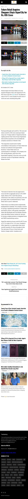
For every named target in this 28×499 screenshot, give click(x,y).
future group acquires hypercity (12, 268)
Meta (3, 477)
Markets (21, 475)
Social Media (11, 480)
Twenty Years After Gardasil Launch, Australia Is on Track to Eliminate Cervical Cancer (14, 75)
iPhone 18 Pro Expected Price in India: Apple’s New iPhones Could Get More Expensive (13, 78)
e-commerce (5, 467)
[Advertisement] (14, 115)
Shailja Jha (4, 312)
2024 (14, 459)
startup (23, 480)
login (5, 396)
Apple (9, 462)
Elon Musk (22, 467)
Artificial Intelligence (17, 462)
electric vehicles (14, 467)
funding (16, 469)
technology (14, 482)
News (6, 6)
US (22, 485)
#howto (9, 459)
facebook (10, 469)
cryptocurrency (21, 464)
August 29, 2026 (11, 312)
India (8, 472)
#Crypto (3, 459)
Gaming (22, 469)
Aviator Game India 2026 (8, 453)
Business (9, 464)
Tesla (20, 482)
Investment (20, 472)
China (14, 464)
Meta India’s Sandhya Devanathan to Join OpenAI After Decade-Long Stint (14, 82)
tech (9, 482)
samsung (4, 480)
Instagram (13, 472)
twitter (18, 485)
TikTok (3, 485)
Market (15, 475)
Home (2, 6)
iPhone (7, 475)
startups (4, 482)
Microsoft (8, 477)
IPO (11, 475)
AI (24, 459)
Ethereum (4, 469)
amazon (4, 462)
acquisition (19, 459)
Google (3, 472)
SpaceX (18, 480)
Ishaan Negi (4, 342)
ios (2, 475)
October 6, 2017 (7, 18)
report (13, 94)
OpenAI (18, 477)
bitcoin (3, 464)
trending (13, 485)
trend (8, 485)
